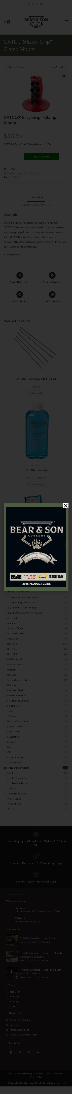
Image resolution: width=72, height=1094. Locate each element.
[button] (65, 505)
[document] (36, 547)
